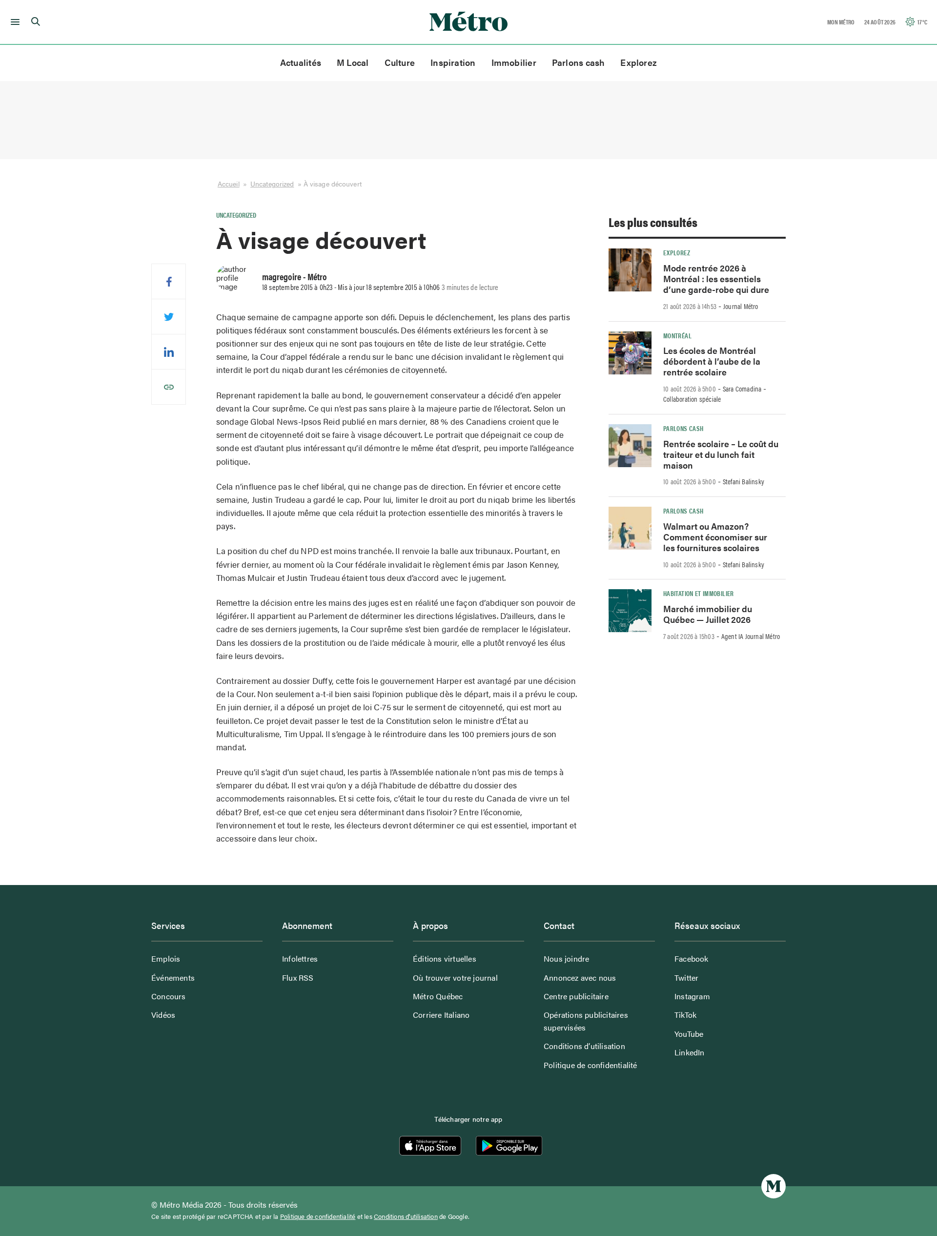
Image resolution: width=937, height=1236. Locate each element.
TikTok (685, 1014)
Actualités (300, 62)
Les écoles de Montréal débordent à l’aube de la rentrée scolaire (711, 361)
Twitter (686, 977)
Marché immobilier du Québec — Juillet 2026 (707, 613)
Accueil (229, 183)
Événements (173, 977)
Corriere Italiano (441, 1014)
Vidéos (163, 1014)
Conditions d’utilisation (584, 1045)
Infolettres (300, 958)
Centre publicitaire (576, 996)
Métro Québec (438, 996)
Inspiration (452, 62)
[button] (13, 22)
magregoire (281, 276)
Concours (168, 996)
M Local (353, 62)
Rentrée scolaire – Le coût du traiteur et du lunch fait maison (720, 454)
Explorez (638, 62)
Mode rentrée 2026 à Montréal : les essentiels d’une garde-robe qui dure (716, 278)
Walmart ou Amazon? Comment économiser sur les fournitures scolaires (715, 537)
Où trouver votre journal (455, 977)
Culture (400, 62)
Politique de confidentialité (590, 1065)
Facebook (691, 958)
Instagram (692, 996)
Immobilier (513, 62)
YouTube (688, 1033)
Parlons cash (578, 62)
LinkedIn (689, 1052)
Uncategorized (272, 183)
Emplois (165, 958)
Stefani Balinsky (743, 481)
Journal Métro (740, 306)
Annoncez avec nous (580, 977)
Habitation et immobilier (698, 593)
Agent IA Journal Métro (750, 636)
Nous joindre (566, 958)
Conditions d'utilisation (406, 1216)
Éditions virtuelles (444, 958)
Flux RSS (298, 977)
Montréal (677, 335)
